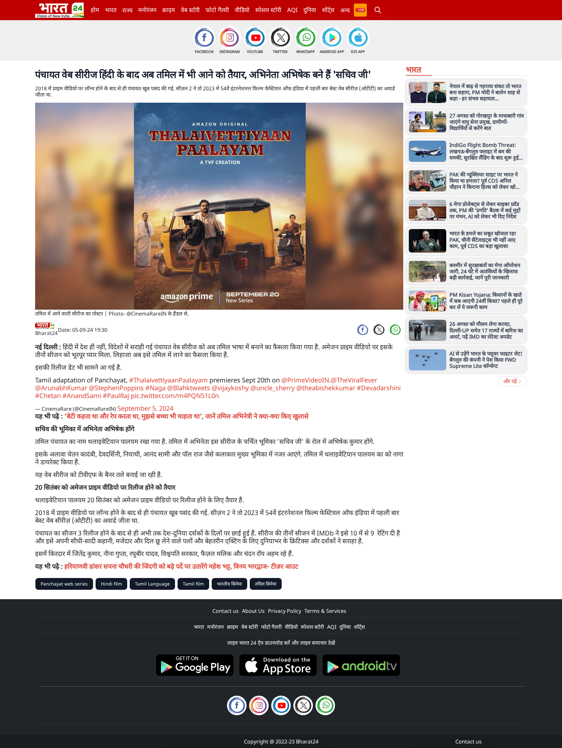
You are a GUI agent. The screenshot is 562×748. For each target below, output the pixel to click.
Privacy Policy (284, 610)
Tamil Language (152, 584)
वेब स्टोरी (190, 10)
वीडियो (242, 10)
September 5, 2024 (145, 408)
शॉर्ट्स (328, 10)
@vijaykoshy (230, 387)
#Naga (155, 387)
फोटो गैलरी (217, 10)
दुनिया (309, 10)
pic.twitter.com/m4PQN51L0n (175, 395)
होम (95, 10)
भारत (110, 10)
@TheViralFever (354, 380)
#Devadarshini (379, 387)
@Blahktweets (188, 387)
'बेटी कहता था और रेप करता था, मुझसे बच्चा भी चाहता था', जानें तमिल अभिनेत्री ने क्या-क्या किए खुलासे (186, 416)
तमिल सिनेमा (265, 584)
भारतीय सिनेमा (229, 584)
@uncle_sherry (272, 387)
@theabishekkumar (325, 387)
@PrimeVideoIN (305, 380)
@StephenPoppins (116, 387)
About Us (253, 610)
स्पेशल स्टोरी (268, 10)
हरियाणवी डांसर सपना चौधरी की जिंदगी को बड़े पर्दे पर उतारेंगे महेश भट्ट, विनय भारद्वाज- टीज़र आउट (181, 566)
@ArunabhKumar (61, 387)
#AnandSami (81, 395)
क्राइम (168, 10)
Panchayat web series (64, 584)
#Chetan (48, 395)
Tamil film (193, 584)
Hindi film (111, 584)
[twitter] (378, 329)
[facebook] (362, 329)
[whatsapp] (395, 329)
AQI (292, 10)
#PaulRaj (116, 395)
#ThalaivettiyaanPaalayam (168, 380)
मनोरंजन (147, 10)
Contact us (225, 610)
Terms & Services (325, 610)
